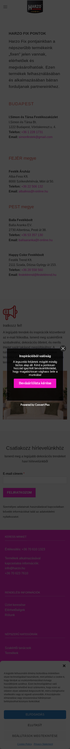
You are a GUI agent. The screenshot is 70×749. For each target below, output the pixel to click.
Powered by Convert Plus (35, 404)
